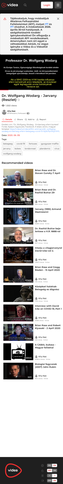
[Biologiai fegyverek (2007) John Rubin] (18, 371)
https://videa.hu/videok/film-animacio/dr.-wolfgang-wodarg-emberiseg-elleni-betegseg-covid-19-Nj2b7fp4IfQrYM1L (31, 130)
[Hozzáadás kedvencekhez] (18, 100)
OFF (49, 480)
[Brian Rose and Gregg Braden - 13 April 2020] (18, 274)
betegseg (8, 143)
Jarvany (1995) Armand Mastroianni (48, 210)
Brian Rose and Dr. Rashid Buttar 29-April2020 (45, 192)
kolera (18, 148)
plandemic (45, 148)
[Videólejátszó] (31, 72)
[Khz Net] (4, 112)
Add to (31, 119)
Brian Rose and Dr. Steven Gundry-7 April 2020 (47, 173)
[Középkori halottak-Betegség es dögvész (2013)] (18, 293)
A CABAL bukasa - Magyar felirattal (45, 346)
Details (8, 119)
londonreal (30, 148)
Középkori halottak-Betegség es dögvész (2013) (47, 289)
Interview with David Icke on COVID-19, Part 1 (48, 307)
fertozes (33, 143)
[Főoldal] (10, 5)
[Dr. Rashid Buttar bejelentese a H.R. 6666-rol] (18, 235)
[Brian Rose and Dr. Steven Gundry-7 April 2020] (18, 177)
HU (49, 465)
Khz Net (11, 111)
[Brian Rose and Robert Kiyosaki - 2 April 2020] (18, 332)
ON (54, 470)
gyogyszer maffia (49, 143)
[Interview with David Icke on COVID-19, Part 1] (18, 313)
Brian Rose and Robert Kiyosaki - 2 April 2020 (48, 326)
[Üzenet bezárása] (58, 18)
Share (20, 119)
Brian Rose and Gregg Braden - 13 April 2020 (47, 268)
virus (56, 148)
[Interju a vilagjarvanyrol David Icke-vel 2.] (18, 254)
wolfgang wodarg (12, 153)
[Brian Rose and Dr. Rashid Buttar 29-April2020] (18, 196)
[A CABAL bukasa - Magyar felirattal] (18, 351)
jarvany (7, 148)
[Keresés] (24, 5)
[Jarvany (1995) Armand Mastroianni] (18, 216)
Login (47, 5)
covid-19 (21, 143)
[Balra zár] (49, 475)
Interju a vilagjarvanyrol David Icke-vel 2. (48, 249)
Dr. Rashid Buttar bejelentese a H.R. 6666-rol (48, 230)
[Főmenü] (58, 5)
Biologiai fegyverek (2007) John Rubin (46, 365)
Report (42, 119)
